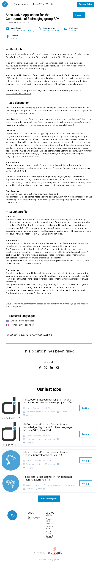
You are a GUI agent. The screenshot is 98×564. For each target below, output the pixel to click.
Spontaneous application (34, 518)
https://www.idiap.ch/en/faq (19, 93)
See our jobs (85, 4)
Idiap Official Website (43, 4)
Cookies (49, 524)
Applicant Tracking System (49, 560)
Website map (49, 527)
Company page (21, 4)
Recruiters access (50, 532)
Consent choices (49, 537)
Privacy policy (49, 520)
